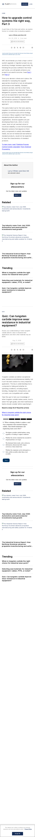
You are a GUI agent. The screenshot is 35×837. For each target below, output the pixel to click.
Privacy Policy (28, 829)
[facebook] (11, 47)
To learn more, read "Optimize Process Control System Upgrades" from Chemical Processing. (16, 147)
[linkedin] (14, 47)
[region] (17, 831)
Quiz (3, 311)
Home (3, 13)
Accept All (17, 833)
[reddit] (20, 47)
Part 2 (7, 75)
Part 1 (29, 72)
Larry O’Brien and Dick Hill (17, 35)
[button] (3, 4)
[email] (23, 47)
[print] (32, 47)
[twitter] (17, 47)
